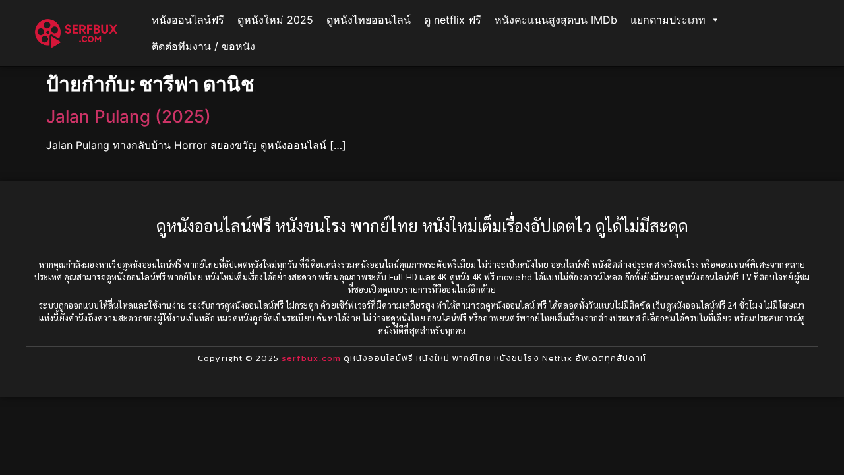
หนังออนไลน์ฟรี (188, 19)
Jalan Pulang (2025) (128, 116)
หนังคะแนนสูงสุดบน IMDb (556, 19)
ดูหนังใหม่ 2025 (275, 19)
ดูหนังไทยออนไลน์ (368, 19)
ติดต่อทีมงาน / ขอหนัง (203, 46)
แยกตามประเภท (668, 19)
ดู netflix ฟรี (452, 19)
